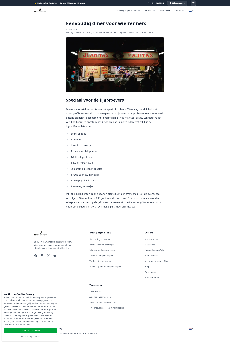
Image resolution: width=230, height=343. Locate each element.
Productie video (152, 277)
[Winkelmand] (193, 3)
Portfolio (148, 10)
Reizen (143, 32)
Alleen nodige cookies (30, 336)
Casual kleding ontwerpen (101, 255)
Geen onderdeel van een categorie (110, 32)
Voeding (88, 32)
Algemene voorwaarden (100, 297)
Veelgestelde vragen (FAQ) (156, 261)
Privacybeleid (95, 291)
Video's (152, 32)
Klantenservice (151, 255)
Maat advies (164, 10)
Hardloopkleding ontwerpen (102, 244)
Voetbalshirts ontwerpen (100, 261)
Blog (147, 266)
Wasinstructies (151, 239)
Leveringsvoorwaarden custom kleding (106, 308)
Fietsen (79, 32)
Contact (177, 10)
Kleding (69, 32)
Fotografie (133, 32)
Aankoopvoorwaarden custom (102, 302)
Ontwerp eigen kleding (126, 10)
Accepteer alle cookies (30, 330)
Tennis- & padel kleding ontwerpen (105, 266)
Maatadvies (150, 244)
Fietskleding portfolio (154, 250)
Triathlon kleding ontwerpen (102, 250)
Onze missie (150, 272)
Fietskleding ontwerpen (99, 239)
